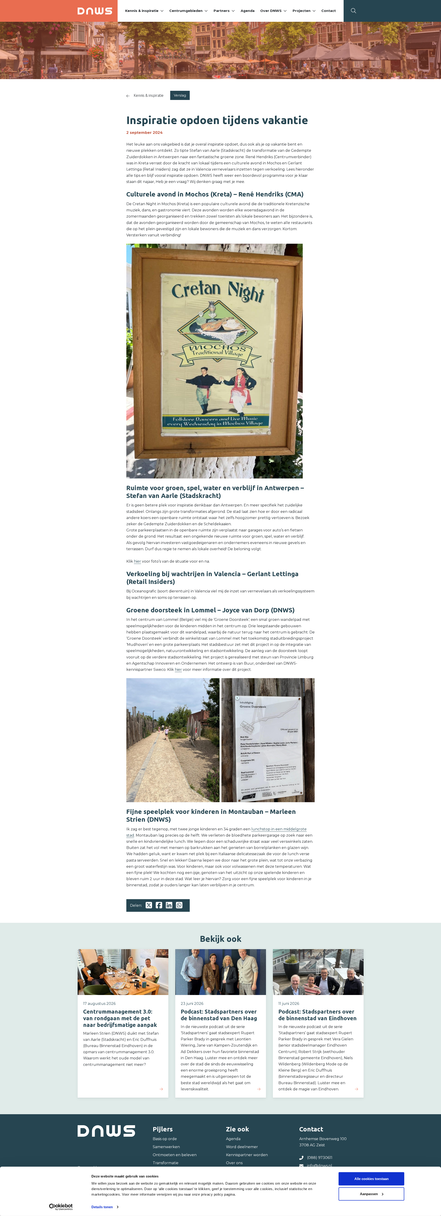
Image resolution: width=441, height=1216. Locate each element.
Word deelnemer (242, 1147)
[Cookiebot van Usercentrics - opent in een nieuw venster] (61, 1207)
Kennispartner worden (247, 1155)
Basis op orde (165, 1139)
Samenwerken (166, 1147)
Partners (222, 11)
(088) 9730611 (319, 1157)
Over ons (234, 1163)
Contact (328, 11)
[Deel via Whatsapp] (179, 905)
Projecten (302, 11)
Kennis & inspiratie (141, 11)
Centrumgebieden (186, 11)
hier (137, 561)
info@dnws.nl (319, 1165)
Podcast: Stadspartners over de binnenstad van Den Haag (219, 1015)
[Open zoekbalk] (353, 10)
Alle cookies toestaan (371, 1179)
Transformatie (165, 1163)
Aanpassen (369, 1194)
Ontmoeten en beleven (175, 1155)
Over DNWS (271, 11)
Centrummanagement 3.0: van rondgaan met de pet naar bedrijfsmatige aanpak (120, 1018)
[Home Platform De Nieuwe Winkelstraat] (95, 11)
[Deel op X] (149, 905)
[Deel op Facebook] (159, 905)
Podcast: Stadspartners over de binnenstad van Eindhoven (317, 1015)
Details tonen (102, 1207)
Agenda (247, 11)
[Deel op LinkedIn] (169, 905)
